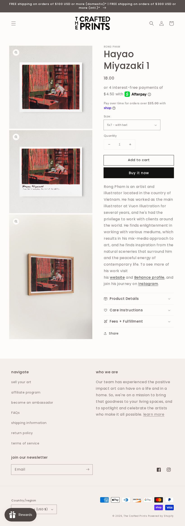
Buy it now (139, 173)
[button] (13, 23)
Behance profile (149, 277)
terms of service (25, 443)
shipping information (29, 423)
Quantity (110, 136)
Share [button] (114, 333)
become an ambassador (32, 402)
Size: (107, 116)
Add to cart (139, 159)
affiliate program (25, 392)
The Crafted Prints (135, 516)
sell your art (21, 382)
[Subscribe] (87, 469)
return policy (22, 433)
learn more (153, 414)
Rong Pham (112, 47)
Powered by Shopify (161, 516)
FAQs (15, 412)
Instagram (148, 283)
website (117, 277)
